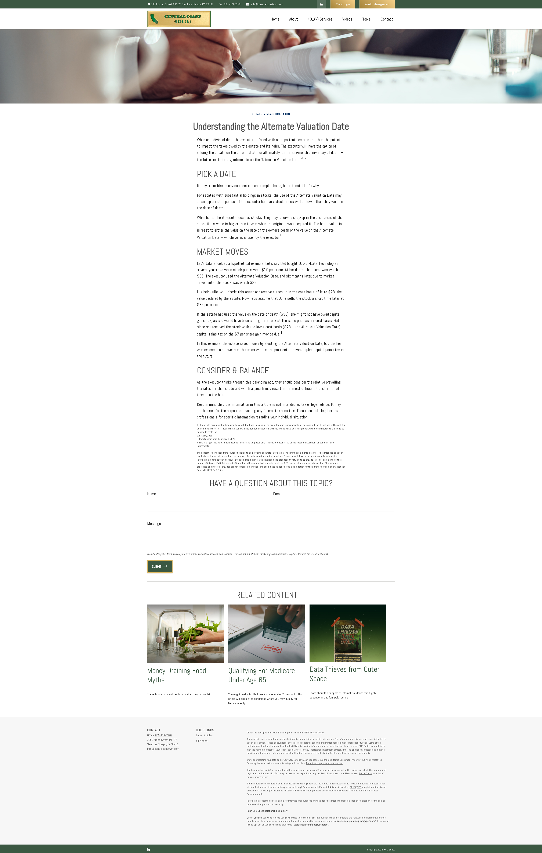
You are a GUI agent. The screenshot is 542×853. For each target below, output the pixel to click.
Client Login (343, 4)
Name (151, 494)
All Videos (201, 741)
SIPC (359, 787)
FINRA (353, 787)
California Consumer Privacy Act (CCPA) (349, 759)
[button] (275, 19)
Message (154, 523)
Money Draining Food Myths (176, 675)
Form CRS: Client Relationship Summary (267, 810)
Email (277, 494)
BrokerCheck (317, 732)
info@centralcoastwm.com (267, 4)
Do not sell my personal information (324, 763)
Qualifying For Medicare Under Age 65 (261, 675)
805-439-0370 (232, 4)
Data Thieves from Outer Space (344, 673)
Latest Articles (204, 735)
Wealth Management (377, 4)
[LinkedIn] (321, 4)
